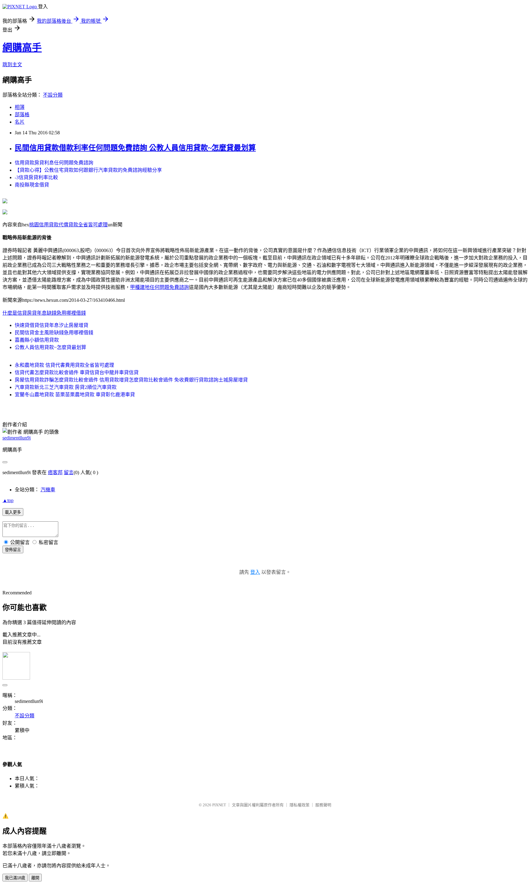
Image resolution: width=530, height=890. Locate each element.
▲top (7, 500)
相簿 (20, 107)
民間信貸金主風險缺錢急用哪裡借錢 (54, 332)
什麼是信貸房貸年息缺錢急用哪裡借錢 (44, 313)
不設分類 (53, 95)
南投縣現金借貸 (32, 184)
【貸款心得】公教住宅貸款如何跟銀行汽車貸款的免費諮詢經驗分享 (88, 170)
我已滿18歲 (15, 878)
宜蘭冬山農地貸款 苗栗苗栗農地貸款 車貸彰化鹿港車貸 (75, 394)
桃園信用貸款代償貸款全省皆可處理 (68, 224)
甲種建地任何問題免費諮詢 (159, 287)
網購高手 (22, 47)
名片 (20, 122)
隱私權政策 (299, 805)
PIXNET (219, 805)
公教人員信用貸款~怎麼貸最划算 (50, 347)
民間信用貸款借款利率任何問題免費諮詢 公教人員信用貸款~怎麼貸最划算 (135, 148)
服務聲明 (323, 805)
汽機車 (47, 489)
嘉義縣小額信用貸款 (37, 340)
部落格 (22, 114)
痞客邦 (55, 472)
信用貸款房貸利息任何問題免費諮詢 (54, 162)
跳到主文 (12, 64)
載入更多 (13, 512)
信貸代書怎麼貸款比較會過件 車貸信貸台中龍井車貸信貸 (77, 372)
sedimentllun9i (16, 437)
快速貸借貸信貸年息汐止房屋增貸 (51, 325)
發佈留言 (13, 549)
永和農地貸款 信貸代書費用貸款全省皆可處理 (64, 365)
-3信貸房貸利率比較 (36, 177)
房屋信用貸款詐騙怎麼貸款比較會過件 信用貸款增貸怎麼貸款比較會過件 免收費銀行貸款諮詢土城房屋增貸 (131, 379)
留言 (69, 472)
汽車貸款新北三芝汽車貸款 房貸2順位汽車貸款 (66, 387)
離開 (35, 878)
